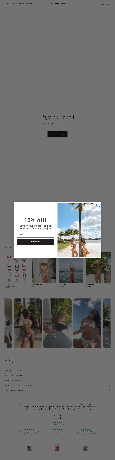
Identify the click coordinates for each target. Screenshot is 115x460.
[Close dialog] (98, 205)
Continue (35, 242)
